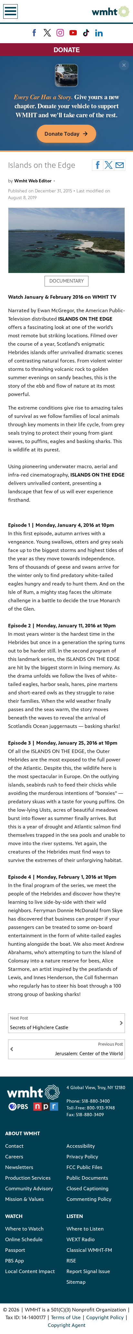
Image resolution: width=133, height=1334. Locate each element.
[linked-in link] (99, 32)
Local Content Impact (30, 1271)
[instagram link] (60, 32)
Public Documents (87, 1178)
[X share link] (108, 165)
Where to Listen (85, 1229)
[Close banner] (124, 65)
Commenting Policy (88, 1199)
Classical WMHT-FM (89, 1250)
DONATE (67, 49)
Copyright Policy (105, 1317)
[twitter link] (47, 32)
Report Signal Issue (88, 1271)
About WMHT (22, 1133)
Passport (15, 1250)
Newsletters (19, 1167)
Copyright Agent (67, 1325)
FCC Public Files (84, 1167)
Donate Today (62, 133)
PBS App (14, 1261)
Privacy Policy (82, 1157)
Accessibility (80, 1146)
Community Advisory (29, 1188)
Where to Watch (24, 1229)
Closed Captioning (87, 1188)
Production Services (28, 1178)
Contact (14, 1146)
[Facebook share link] (97, 165)
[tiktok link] (86, 32)
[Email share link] (119, 165)
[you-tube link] (73, 32)
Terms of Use (66, 1317)
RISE (71, 1261)
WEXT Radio (80, 1239)
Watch (14, 1216)
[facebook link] (34, 32)
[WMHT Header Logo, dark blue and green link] (110, 11)
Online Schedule (24, 1239)
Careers (14, 1157)
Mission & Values (24, 1199)
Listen (74, 1216)
